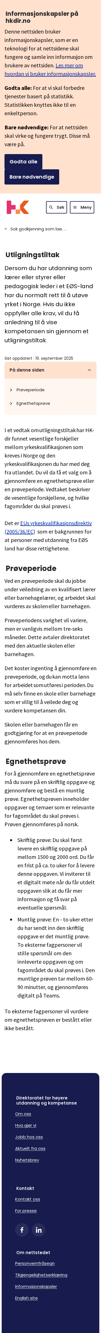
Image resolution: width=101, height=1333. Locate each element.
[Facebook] (22, 1230)
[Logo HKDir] (18, 207)
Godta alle (23, 161)
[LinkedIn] (38, 1230)
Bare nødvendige (32, 176)
